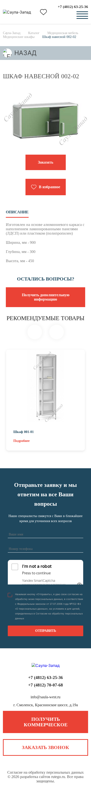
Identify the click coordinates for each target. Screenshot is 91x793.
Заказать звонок (45, 747)
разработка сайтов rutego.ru (42, 777)
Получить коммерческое (45, 721)
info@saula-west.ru (45, 697)
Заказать (45, 162)
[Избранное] (43, 12)
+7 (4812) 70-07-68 (45, 685)
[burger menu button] (82, 15)
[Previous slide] (34, 332)
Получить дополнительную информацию (45, 297)
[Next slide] (56, 332)
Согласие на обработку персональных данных (45, 772)
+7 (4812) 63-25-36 (73, 7)
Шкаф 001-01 (23, 432)
